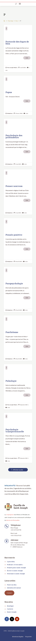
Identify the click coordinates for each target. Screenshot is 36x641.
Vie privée (28, 636)
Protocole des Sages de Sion (18, 48)
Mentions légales (17, 636)
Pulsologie (18, 386)
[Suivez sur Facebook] (7, 619)
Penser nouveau (18, 192)
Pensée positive (18, 240)
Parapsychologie (18, 289)
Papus (18, 95)
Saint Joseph (11, 612)
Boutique (10, 606)
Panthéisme (18, 338)
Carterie (10, 609)
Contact (9, 593)
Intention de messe (14, 588)
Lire (27, 58)
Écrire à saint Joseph (15, 571)
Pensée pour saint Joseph (16, 568)
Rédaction (9, 113)
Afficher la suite (18, 470)
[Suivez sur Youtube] (17, 619)
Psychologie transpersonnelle (18, 438)
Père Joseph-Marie (12, 67)
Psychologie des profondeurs (18, 142)
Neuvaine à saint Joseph (16, 574)
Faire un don (11, 585)
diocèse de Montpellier (12, 520)
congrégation (10, 514)
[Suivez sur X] (12, 619)
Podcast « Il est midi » (15, 564)
